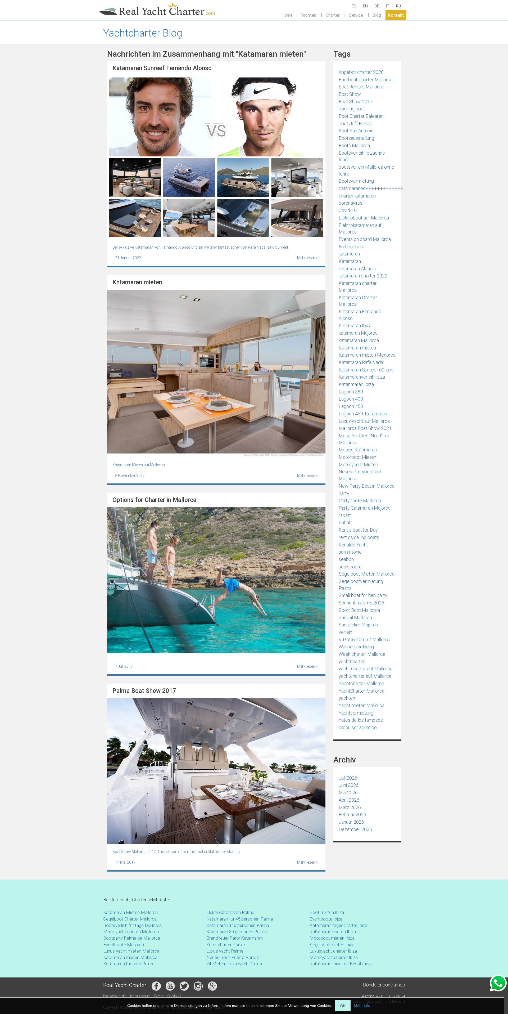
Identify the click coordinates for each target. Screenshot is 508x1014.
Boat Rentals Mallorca (361, 86)
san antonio (350, 552)
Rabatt (345, 522)
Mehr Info (362, 1005)
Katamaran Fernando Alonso (360, 315)
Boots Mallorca (354, 145)
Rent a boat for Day (358, 530)
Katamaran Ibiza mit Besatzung (340, 963)
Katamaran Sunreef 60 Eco (366, 370)
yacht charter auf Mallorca (365, 668)
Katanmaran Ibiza (356, 384)
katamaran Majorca (358, 333)
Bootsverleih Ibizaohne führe (362, 156)
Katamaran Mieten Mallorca (130, 912)
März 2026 (350, 807)
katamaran (349, 254)
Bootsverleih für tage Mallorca (132, 925)
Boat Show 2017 (356, 101)
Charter (332, 14)
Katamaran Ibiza (355, 325)
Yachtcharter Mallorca (361, 683)
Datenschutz (114, 996)
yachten (347, 698)
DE (377, 6)
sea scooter (351, 566)
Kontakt (396, 14)
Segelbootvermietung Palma (361, 584)
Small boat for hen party (363, 595)
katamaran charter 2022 (363, 276)
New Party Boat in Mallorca (366, 486)
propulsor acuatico (358, 727)
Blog (377, 14)
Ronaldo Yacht (353, 545)
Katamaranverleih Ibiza (362, 377)
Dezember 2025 (355, 829)
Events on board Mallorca (365, 239)
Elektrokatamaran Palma (230, 912)
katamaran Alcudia (357, 268)
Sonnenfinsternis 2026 (361, 602)
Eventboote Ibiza (326, 919)
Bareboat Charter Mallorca (366, 79)
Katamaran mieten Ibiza (333, 931)
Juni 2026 (349, 785)
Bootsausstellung (356, 138)
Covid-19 (348, 210)
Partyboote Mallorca (360, 500)
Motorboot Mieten (357, 457)
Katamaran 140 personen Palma (237, 925)
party (344, 493)
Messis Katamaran (358, 449)
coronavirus (350, 203)
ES (354, 6)
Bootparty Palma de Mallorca (131, 938)
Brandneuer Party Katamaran (234, 938)
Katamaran (350, 261)
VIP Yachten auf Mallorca (364, 639)
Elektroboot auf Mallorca (364, 218)
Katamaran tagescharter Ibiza (338, 925)
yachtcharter (352, 661)
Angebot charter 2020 (361, 72)
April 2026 (349, 800)
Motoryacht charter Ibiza (334, 957)
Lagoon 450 (351, 406)
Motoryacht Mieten (358, 464)
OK (343, 1006)
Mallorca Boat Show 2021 (365, 428)
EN (365, 6)
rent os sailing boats (359, 537)
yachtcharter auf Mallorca (365, 676)
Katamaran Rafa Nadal (361, 362)
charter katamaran (357, 196)
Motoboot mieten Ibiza (332, 938)
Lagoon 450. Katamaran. (363, 413)
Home (287, 14)
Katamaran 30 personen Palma (236, 931)
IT (387, 6)
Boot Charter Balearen (361, 116)
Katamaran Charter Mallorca (358, 301)
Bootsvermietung (356, 181)
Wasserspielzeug (356, 646)
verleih (345, 632)
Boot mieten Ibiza (327, 912)
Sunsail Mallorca (355, 617)
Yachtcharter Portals (226, 944)
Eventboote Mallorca (124, 944)
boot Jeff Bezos (355, 123)
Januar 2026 (351, 822)
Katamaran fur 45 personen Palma (239, 919)
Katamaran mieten (357, 348)
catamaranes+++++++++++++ (371, 188)
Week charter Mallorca (362, 654)
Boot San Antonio (356, 130)
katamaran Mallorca (359, 340)
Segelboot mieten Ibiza (332, 944)
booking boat (352, 108)
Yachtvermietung (356, 713)
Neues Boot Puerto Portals (233, 957)
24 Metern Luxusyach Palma (234, 963)
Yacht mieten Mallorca (361, 705)
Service (356, 14)
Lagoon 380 (351, 391)
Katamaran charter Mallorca (358, 286)
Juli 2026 (348, 778)
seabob (346, 559)
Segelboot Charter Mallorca (130, 919)
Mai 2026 (348, 792)
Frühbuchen (351, 246)
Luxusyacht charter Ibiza (333, 951)
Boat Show (350, 94)
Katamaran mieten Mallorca (130, 957)
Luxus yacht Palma (224, 951)
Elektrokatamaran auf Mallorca (360, 228)
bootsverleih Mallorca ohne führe (366, 170)
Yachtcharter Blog (142, 33)
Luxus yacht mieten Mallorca (131, 951)
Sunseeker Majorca (358, 624)
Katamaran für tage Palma (129, 963)
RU (398, 6)
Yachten (308, 14)
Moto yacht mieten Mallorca (131, 931)
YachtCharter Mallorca (361, 691)
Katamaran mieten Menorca (367, 355)
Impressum (140, 996)
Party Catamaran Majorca (365, 508)
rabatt (345, 515)
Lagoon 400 (351, 399)
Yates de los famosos (361, 720)
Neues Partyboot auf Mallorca (360, 475)
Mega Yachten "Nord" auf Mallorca (364, 439)
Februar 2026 (352, 814)
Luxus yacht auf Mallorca (364, 421)
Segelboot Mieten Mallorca (366, 574)
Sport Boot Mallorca (359, 610)
